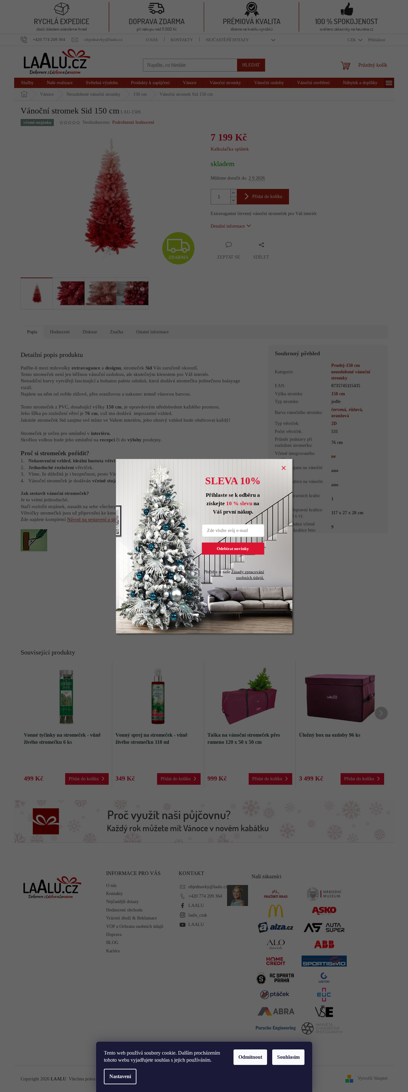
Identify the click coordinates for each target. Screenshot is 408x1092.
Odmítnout (250, 1057)
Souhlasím (288, 1057)
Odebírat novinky (233, 548)
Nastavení (120, 1076)
